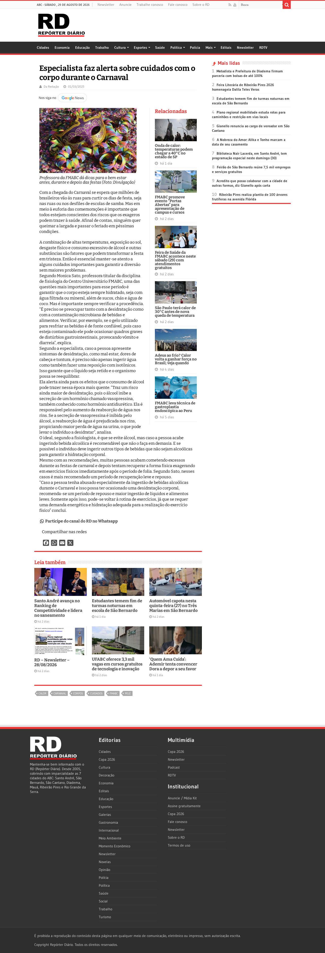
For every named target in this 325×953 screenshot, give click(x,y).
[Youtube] (235, 5)
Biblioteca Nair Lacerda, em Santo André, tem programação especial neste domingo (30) (249, 155)
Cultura (120, 47)
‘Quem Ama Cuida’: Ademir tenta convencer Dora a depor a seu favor (173, 664)
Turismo (105, 917)
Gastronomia (108, 822)
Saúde (160, 47)
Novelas (105, 862)
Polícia (195, 47)
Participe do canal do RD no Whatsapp (81, 521)
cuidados (96, 693)
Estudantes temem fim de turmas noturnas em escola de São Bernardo (117, 605)
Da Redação (51, 86)
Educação (82, 47)
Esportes (140, 47)
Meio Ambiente (110, 838)
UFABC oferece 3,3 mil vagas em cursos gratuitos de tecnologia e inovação (117, 664)
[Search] (287, 5)
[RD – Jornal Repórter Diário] (61, 24)
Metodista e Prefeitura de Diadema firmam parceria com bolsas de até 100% (247, 73)
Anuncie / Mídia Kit (182, 798)
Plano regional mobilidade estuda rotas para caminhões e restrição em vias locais (248, 114)
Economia (62, 47)
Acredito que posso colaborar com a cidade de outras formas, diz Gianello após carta (249, 183)
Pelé (128, 693)
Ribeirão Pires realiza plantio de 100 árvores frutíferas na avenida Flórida (249, 196)
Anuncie (125, 4)
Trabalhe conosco (150, 4)
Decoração (106, 775)
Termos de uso (179, 845)
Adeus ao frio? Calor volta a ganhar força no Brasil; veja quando (176, 359)
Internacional (109, 830)
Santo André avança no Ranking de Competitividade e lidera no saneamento (58, 608)
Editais (226, 47)
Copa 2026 (107, 759)
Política (176, 47)
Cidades (43, 47)
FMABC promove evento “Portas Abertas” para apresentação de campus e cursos (170, 205)
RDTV (263, 47)
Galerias (105, 814)
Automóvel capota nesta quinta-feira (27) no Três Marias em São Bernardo (173, 605)
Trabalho (102, 47)
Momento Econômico (114, 846)
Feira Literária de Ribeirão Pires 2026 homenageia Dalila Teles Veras (243, 87)
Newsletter (106, 4)
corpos (78, 693)
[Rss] (230, 5)
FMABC (114, 693)
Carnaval (60, 693)
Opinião (104, 869)
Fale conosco (177, 4)
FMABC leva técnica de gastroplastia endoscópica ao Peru (175, 407)
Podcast (174, 767)
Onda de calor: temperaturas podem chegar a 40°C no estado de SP (174, 151)
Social (103, 901)
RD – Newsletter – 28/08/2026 (52, 662)
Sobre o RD (200, 4)
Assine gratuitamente (184, 806)
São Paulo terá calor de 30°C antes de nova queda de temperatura (175, 312)
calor (42, 693)
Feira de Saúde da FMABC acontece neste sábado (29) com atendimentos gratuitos (175, 260)
